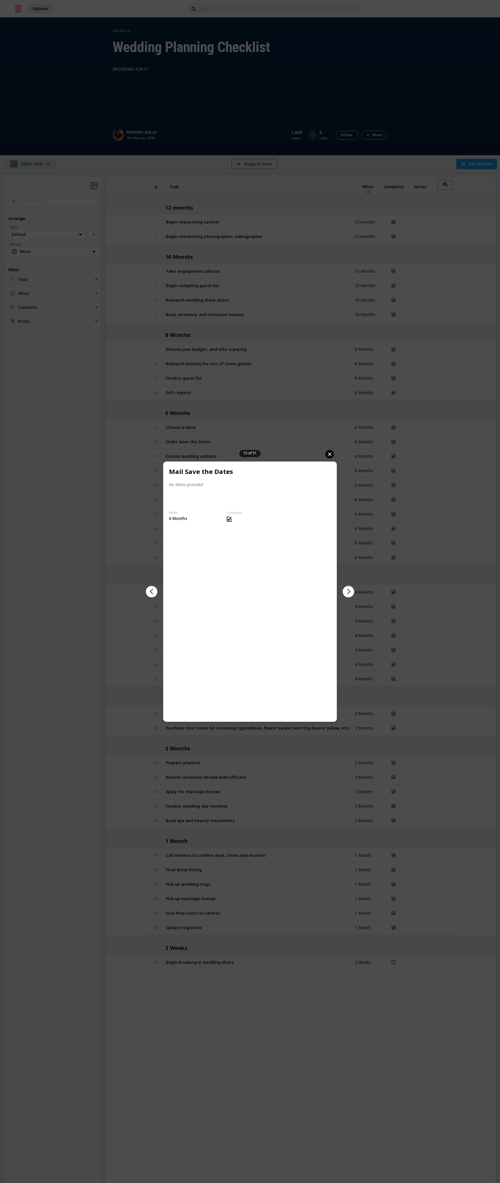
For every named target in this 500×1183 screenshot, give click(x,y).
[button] (151, 591)
